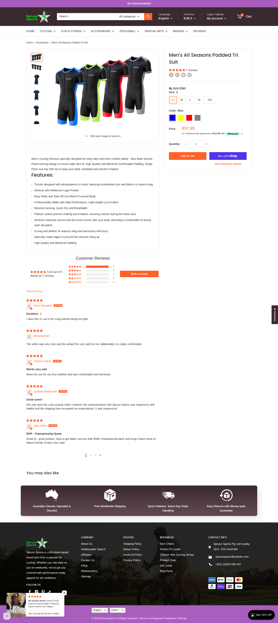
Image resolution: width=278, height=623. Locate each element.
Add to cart (188, 155)
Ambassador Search (93, 549)
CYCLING (46, 31)
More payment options (228, 163)
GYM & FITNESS (71, 31)
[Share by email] (189, 75)
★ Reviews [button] (274, 314)
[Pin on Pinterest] (177, 75)
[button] (177, 70)
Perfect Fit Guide (170, 549)
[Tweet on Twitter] (183, 75)
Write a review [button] (139, 274)
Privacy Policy (132, 560)
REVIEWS (199, 31)
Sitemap (86, 576)
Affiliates (86, 554)
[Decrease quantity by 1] (185, 144)
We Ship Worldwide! (139, 3)
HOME (30, 31)
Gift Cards (166, 565)
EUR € (114, 610)
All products (42, 42)
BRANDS (178, 31)
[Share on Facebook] (171, 75)
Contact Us (88, 560)
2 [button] (91, 455)
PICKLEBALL (128, 31)
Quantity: (174, 144)
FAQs (84, 565)
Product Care (168, 560)
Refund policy (89, 571)
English (97, 610)
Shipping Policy (132, 543)
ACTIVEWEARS (101, 31)
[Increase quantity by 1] (206, 144)
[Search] (148, 16)
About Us (86, 543)
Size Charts (167, 543)
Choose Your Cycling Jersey (177, 554)
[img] (34, 300)
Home (29, 42)
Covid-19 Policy (132, 554)
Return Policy (131, 549)
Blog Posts (166, 571)
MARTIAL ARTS (154, 31)
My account (215, 18)
